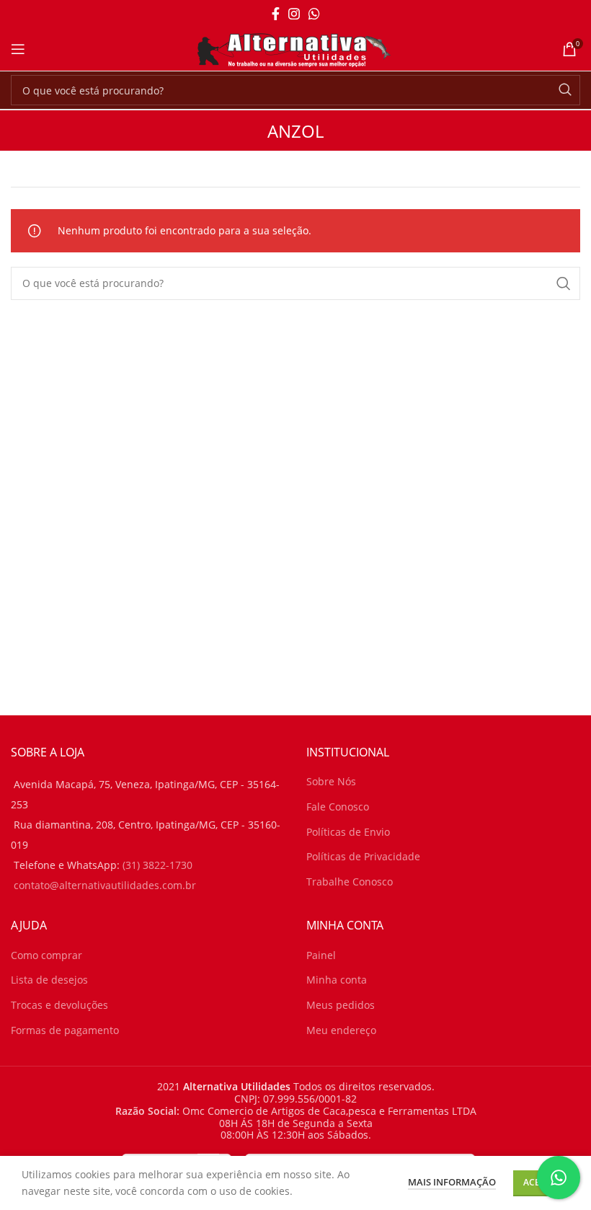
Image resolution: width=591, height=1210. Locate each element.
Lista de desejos (49, 979)
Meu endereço (341, 1030)
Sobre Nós (331, 781)
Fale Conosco (337, 806)
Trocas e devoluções (59, 1005)
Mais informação (452, 1181)
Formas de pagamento (65, 1030)
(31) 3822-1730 (157, 865)
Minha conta (336, 979)
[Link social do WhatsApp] (314, 14)
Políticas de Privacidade (363, 856)
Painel (321, 955)
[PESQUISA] (565, 90)
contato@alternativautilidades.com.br (105, 885)
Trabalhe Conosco (349, 881)
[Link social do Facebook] (275, 14)
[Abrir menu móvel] (18, 49)
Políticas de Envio (348, 832)
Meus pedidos (340, 1005)
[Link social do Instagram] (294, 14)
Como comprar (46, 955)
